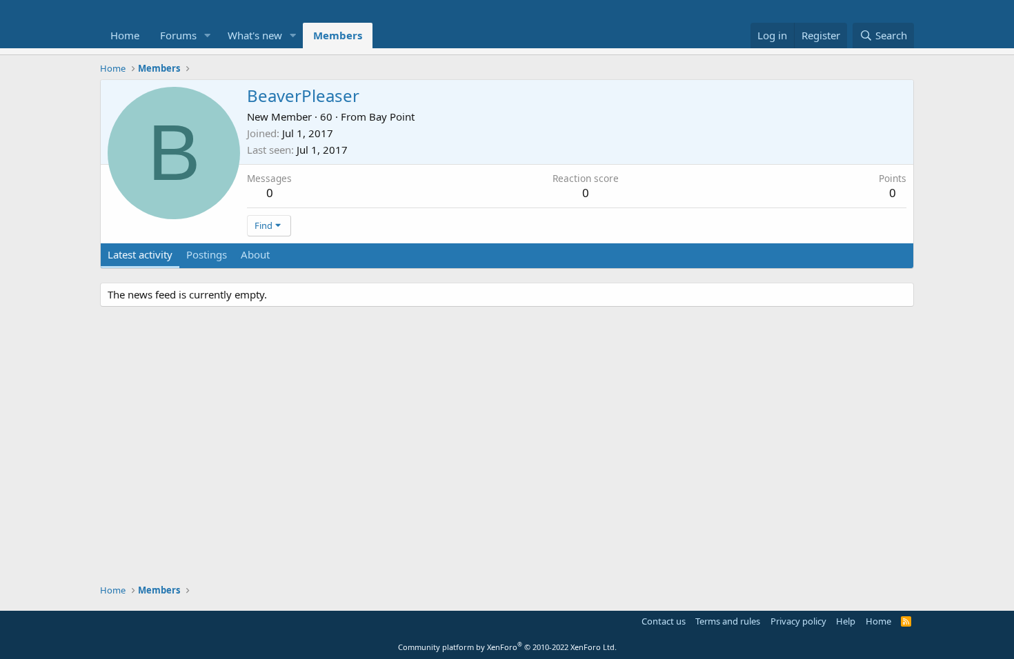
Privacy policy (798, 621)
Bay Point (392, 116)
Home (124, 35)
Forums (178, 35)
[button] (207, 35)
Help (845, 621)
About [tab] (255, 254)
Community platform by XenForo (507, 647)
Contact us (664, 621)
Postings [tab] (206, 254)
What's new (255, 35)
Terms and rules (727, 621)
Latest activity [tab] (140, 254)
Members (337, 35)
